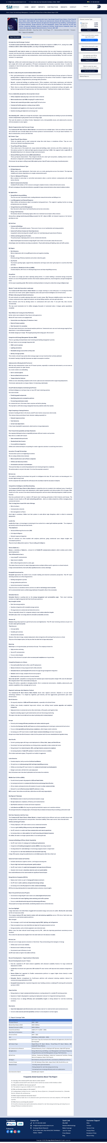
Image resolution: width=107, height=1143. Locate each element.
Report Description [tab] (15, 37)
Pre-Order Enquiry (90, 49)
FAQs (88, 1123)
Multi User (84, 25)
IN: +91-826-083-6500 (94, 2)
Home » (8, 12)
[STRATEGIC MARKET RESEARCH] (12, 7)
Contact (73, 7)
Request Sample (90, 40)
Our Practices (52, 7)
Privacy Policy (90, 1130)
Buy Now (89, 30)
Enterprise (84, 27)
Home (27, 7)
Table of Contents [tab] (27, 37)
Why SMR (65, 1123)
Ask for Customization (90, 71)
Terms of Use (90, 1128)
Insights (64, 7)
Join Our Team (67, 1130)
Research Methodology (69, 1125)
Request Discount (90, 60)
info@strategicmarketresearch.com (43, 1125)
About (33, 7)
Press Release (66, 1133)
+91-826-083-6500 (40, 1123)
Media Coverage (67, 1128)
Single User (84, 23)
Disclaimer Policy (91, 1133)
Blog (64, 1135)
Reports (41, 7)
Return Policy (90, 1135)
